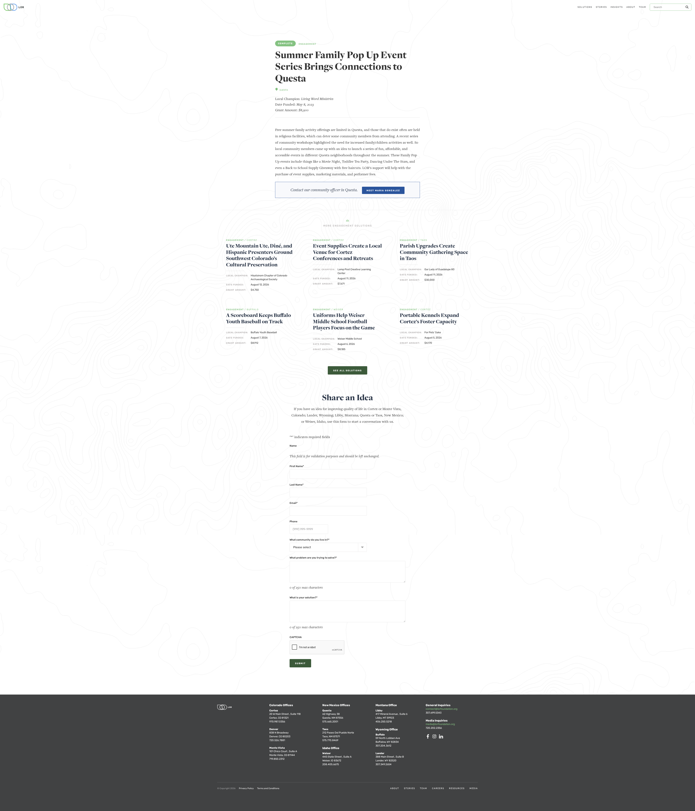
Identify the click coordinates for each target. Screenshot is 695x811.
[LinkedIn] (442, 737)
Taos (423, 240)
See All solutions (347, 370)
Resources (457, 788)
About (394, 788)
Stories (409, 788)
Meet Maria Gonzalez (383, 190)
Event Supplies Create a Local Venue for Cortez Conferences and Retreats (347, 252)
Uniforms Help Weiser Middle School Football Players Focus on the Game (344, 321)
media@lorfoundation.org (440, 724)
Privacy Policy (246, 788)
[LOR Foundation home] (14, 7)
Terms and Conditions (268, 788)
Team (423, 788)
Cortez (252, 240)
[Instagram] (435, 737)
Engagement (307, 44)
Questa (283, 90)
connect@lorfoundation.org (441, 708)
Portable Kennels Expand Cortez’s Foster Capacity (429, 318)
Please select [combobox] (302, 547)
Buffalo (253, 309)
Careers (438, 788)
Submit (300, 663)
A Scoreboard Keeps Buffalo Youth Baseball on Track (258, 318)
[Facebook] (428, 737)
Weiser (338, 309)
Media (473, 788)
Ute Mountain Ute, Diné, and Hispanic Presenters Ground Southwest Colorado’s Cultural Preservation (259, 255)
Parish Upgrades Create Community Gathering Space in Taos (434, 252)
